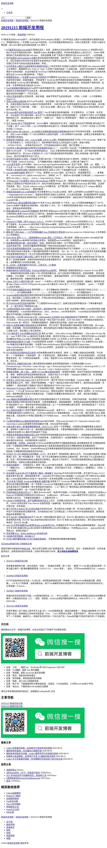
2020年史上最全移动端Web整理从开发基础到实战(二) (30, 148)
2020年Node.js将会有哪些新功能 (21, 203)
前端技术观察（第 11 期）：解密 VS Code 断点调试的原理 (33, 372)
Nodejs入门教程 (13, 796)
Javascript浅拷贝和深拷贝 (17, 295)
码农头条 (26, 548)
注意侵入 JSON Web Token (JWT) (21, 380)
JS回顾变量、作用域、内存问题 (20, 443)
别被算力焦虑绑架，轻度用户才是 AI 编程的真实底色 (30, 756)
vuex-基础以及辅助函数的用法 (20, 399)
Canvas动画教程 (13, 793)
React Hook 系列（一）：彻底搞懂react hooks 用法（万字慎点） (35, 237)
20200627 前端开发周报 (17, 591)
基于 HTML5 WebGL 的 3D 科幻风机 (23, 509)
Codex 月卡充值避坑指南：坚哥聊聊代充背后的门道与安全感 (34, 759)
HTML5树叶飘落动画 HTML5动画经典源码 (26, 539)
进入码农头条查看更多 (67, 551)
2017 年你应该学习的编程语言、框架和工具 (26, 775)
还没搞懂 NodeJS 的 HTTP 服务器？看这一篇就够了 (30, 473)
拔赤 (8, 781)
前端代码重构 (12, 465)
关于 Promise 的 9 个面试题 (18, 123)
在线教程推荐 (12, 798)
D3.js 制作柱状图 (14, 410)
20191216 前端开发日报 (11, 706)
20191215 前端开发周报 (22, 27)
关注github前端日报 (10, 544)
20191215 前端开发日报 (17, 561)
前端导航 (10, 835)
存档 (8, 833)
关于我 (9, 822)
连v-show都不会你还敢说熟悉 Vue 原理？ (25, 112)
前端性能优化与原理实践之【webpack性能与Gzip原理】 (31, 270)
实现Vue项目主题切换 (16, 101)
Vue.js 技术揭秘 (13, 804)
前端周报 (21, 35)
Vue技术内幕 (12, 801)
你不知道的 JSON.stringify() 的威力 (22, 58)
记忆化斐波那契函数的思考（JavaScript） (25, 248)
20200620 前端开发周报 (17, 576)
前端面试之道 (12, 807)
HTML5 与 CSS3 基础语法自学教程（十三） (26, 454)
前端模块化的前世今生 (16, 268)
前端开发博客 (7, 3)
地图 (8, 838)
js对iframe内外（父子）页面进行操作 (23, 773)
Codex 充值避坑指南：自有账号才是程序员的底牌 (29, 748)
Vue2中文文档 (12, 809)
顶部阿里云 (11, 770)
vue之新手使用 (13, 164)
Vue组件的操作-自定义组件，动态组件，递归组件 (29, 309)
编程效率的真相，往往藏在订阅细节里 (24, 751)
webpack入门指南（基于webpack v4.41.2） (25, 221)
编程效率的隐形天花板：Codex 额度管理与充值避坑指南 (32, 753)
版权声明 (10, 824)
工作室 (9, 12)
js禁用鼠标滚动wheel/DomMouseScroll (23, 778)
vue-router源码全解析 (15, 173)
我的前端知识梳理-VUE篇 (18, 342)
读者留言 (10, 827)
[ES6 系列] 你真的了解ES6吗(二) (21, 257)
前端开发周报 (22, 20)
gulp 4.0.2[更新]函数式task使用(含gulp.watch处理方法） (31, 525)
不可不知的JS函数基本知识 (18, 290)
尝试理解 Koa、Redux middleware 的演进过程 (26, 533)
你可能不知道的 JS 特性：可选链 (21, 159)
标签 (8, 830)
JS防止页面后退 (13, 96)
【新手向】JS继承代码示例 (18, 363)
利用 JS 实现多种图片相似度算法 (21, 325)
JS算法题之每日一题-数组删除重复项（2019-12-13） (30, 427)
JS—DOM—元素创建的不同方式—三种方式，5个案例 (31, 265)
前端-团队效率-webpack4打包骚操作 (22, 211)
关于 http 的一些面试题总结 (18, 517)
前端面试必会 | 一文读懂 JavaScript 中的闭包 (26, 77)
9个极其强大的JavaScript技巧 (19, 50)
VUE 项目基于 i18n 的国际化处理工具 (23, 333)
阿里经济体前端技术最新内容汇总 (22, 435)
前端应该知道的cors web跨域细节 (21, 192)
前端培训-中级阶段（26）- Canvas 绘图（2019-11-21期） (32, 140)
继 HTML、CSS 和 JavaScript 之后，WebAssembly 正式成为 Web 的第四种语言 (41, 317)
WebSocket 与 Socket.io (16, 388)
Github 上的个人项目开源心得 (19, 281)
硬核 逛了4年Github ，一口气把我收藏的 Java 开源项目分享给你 (35, 232)
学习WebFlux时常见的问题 (18, 303)
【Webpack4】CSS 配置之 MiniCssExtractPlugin (27, 181)
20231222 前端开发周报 (17, 606)
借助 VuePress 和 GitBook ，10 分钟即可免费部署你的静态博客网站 (37, 131)
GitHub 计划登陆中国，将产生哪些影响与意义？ (28, 500)
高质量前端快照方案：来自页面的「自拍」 (26, 243)
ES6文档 (10, 812)
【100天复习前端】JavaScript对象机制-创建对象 (28, 481)
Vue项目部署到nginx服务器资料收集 (22, 421)
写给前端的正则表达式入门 (18, 492)
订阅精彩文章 (25, 544)
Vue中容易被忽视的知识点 (18, 88)
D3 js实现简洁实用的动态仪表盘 (21, 353)
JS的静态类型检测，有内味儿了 (20, 536)
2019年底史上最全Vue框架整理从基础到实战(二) (28, 66)
